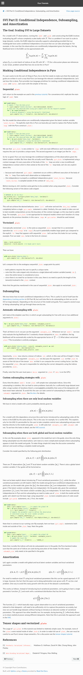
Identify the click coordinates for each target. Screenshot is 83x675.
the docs (33, 393)
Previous (9, 659)
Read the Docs (42, 671)
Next (75, 659)
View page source (73, 11)
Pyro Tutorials (43, 3)
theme (24, 671)
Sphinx (13, 671)
